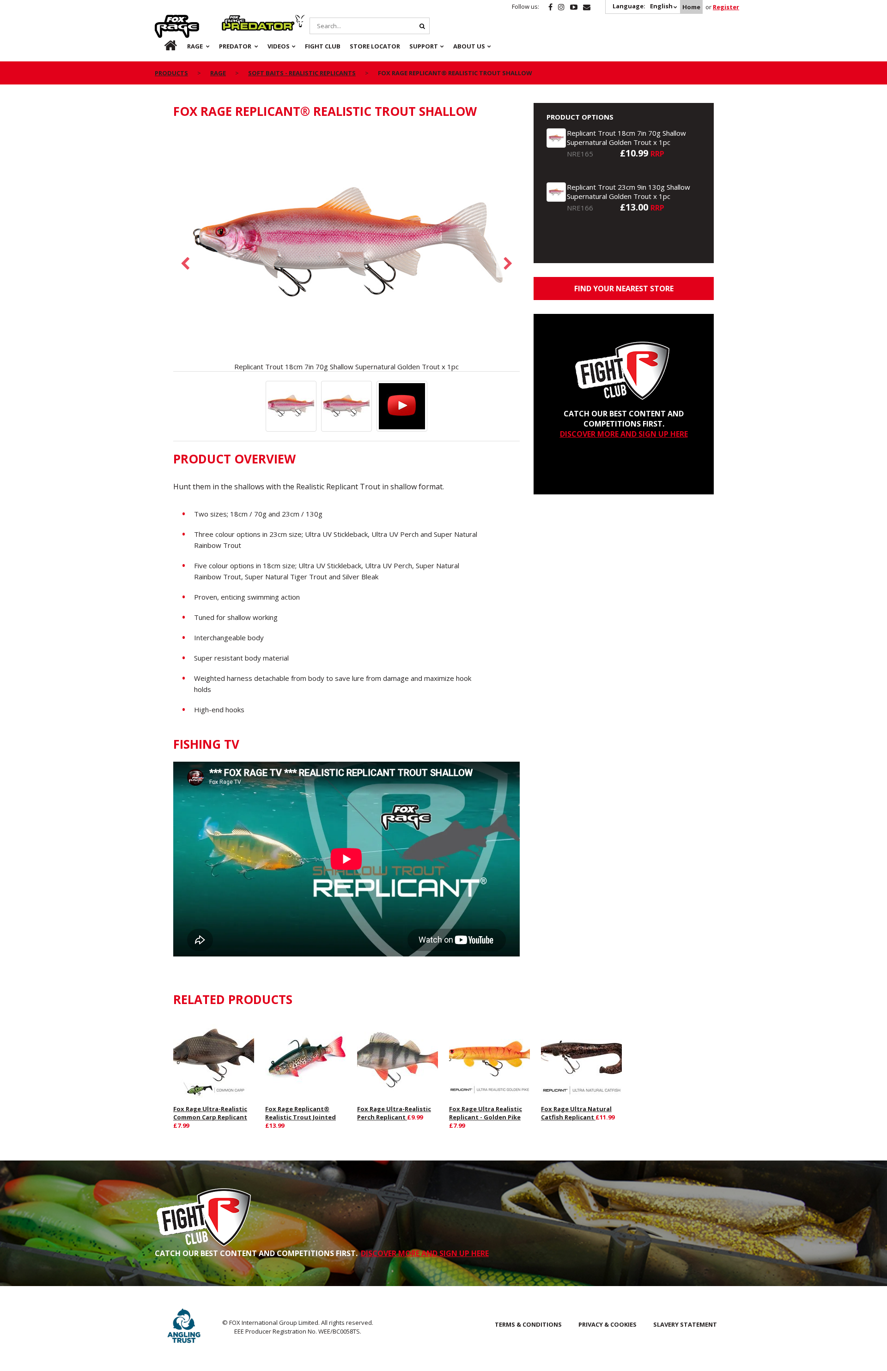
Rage (163, 20)
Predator (237, 20)
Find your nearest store (624, 288)
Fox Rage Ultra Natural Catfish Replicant (576, 1113)
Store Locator (375, 46)
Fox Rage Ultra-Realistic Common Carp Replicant (210, 1113)
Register (726, 7)
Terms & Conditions (528, 1324)
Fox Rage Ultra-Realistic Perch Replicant (394, 1113)
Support (423, 46)
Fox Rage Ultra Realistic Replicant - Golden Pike (485, 1113)
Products (171, 73)
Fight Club (322, 46)
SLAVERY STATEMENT (685, 1324)
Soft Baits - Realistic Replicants (302, 73)
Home (691, 7)
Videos (278, 46)
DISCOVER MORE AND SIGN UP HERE (624, 434)
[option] (346, 250)
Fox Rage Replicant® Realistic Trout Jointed (300, 1113)
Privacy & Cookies (607, 1324)
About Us (469, 46)
